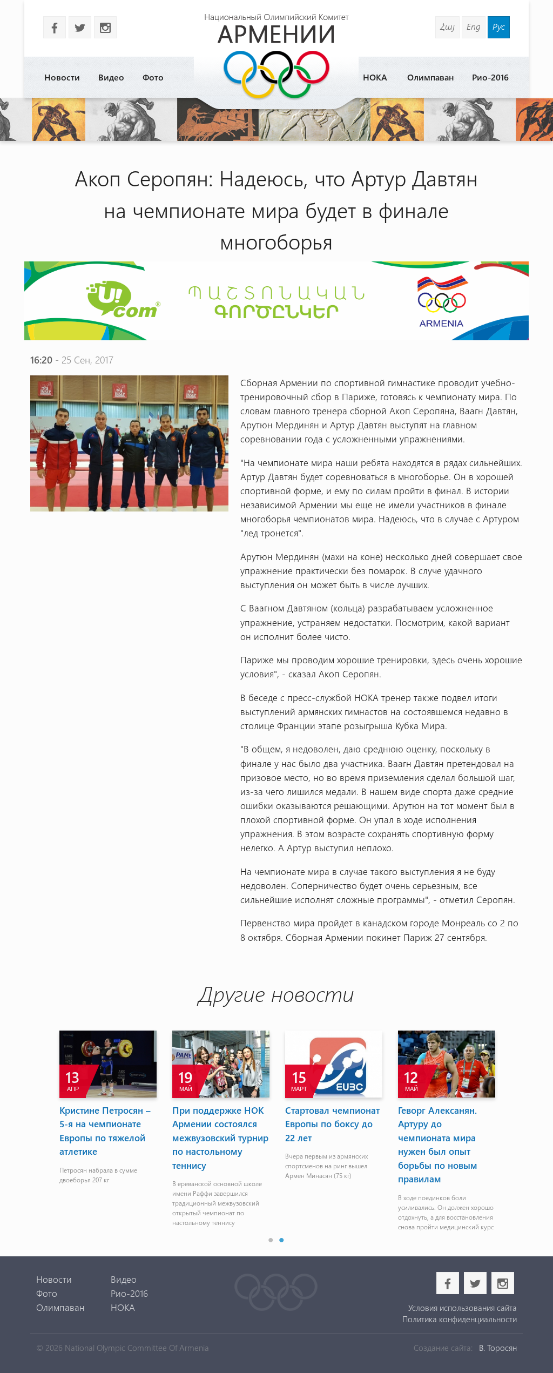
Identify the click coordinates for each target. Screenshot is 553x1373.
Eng (474, 26)
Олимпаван (430, 77)
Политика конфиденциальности (459, 1319)
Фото (153, 77)
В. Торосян (498, 1347)
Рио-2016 (490, 77)
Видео (111, 77)
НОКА (375, 77)
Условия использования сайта (462, 1307)
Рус (499, 26)
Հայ (447, 26)
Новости (62, 77)
